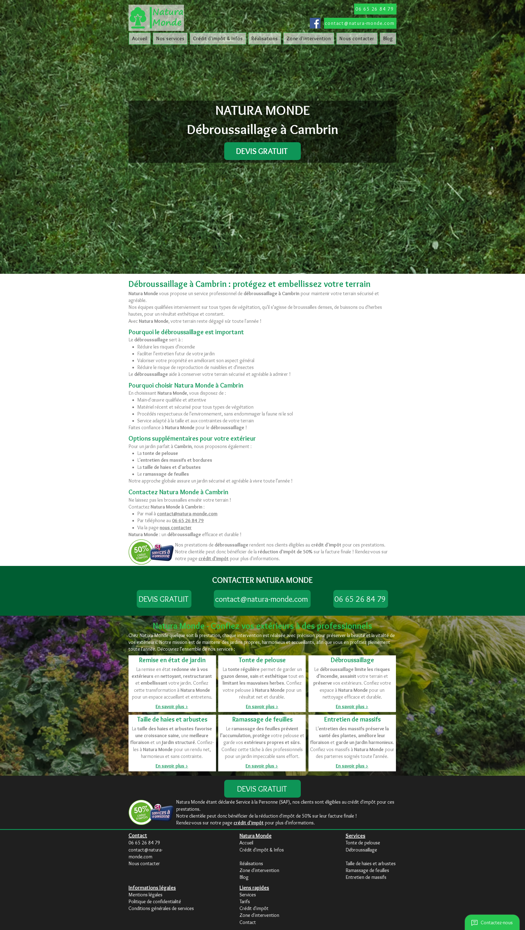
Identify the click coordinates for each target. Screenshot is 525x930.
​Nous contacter (144, 864)
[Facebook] (315, 23)
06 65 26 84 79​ (144, 843)
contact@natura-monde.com (187, 514)
